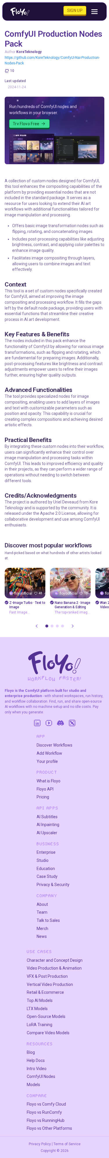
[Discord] (60, 722)
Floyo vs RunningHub (46, 1120)
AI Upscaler (47, 832)
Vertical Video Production (50, 984)
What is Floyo (48, 781)
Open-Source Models (46, 1016)
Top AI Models (40, 1000)
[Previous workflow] (37, 626)
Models (33, 1084)
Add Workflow (49, 753)
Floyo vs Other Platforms (49, 1128)
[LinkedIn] (37, 722)
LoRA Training (39, 1024)
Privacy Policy (40, 1144)
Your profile (47, 761)
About (42, 904)
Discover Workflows (54, 745)
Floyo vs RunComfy (44, 1112)
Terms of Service (67, 1144)
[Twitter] (72, 722)
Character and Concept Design (55, 960)
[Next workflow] (73, 626)
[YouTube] (48, 722)
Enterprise (46, 852)
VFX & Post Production (47, 976)
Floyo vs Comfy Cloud (46, 1104)
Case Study (47, 876)
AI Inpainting (48, 824)
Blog (31, 1052)
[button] (46, 626)
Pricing (43, 797)
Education (46, 868)
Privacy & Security (53, 884)
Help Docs (36, 1060)
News (42, 936)
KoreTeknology (29, 52)
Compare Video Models (48, 1032)
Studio (43, 860)
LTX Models (37, 1008)
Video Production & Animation (54, 968)
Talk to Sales (48, 920)
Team (42, 912)
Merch (42, 928)
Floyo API (45, 789)
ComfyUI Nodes (41, 1076)
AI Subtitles (47, 816)
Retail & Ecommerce (45, 992)
